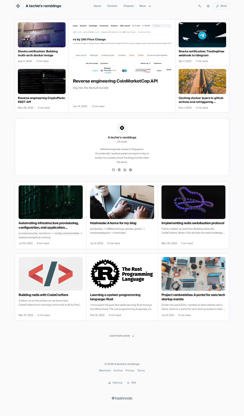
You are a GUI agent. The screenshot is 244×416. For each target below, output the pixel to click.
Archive (118, 370)
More (143, 6)
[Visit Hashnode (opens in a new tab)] (122, 398)
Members (105, 370)
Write (223, 6)
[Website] (125, 170)
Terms (141, 370)
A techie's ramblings (43, 6)
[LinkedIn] (119, 170)
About (97, 6)
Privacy (129, 370)
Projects (129, 6)
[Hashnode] (130, 170)
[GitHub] (113, 170)
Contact (112, 6)
